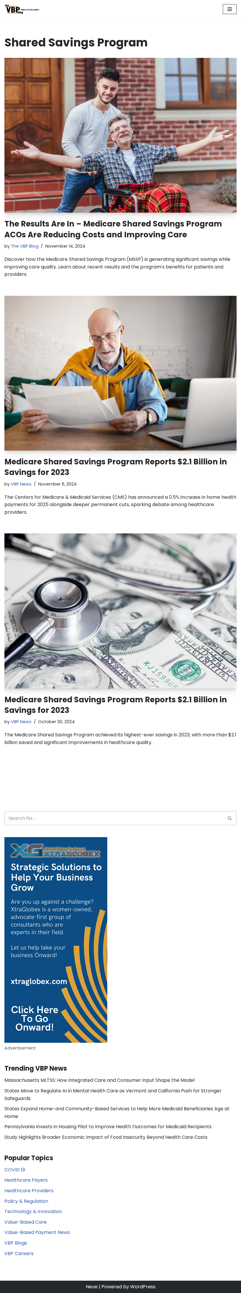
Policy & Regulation (26, 1201)
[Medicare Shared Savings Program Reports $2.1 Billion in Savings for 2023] (120, 373)
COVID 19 (14, 1169)
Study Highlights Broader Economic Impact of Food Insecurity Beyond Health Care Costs (105, 1137)
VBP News (21, 484)
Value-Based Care (25, 1222)
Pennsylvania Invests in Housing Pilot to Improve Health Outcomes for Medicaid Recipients (108, 1126)
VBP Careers (19, 1253)
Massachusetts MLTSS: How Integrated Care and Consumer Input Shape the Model (99, 1080)
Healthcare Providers (28, 1190)
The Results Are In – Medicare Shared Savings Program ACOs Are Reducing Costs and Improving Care (113, 229)
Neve (92, 1286)
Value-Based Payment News (37, 1232)
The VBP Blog (25, 246)
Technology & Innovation (33, 1211)
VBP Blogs (15, 1243)
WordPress (142, 1286)
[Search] (230, 818)
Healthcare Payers (26, 1180)
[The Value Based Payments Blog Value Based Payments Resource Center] (22, 9)
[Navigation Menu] (230, 9)
